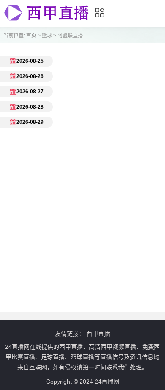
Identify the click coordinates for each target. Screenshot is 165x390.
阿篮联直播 (70, 36)
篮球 (47, 36)
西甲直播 (98, 333)
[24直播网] (46, 21)
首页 (31, 36)
